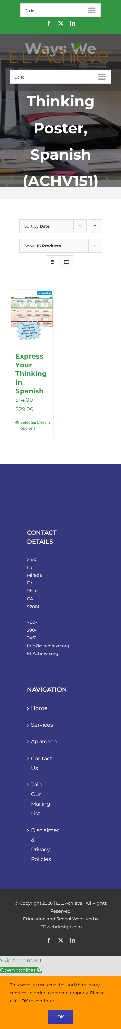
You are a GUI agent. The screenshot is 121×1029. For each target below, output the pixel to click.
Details (42, 422)
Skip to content (21, 960)
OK (60, 1017)
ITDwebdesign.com (60, 926)
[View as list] (66, 262)
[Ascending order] (95, 226)
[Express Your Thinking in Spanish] (31, 317)
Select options (26, 425)
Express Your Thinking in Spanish (31, 373)
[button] (21, 970)
